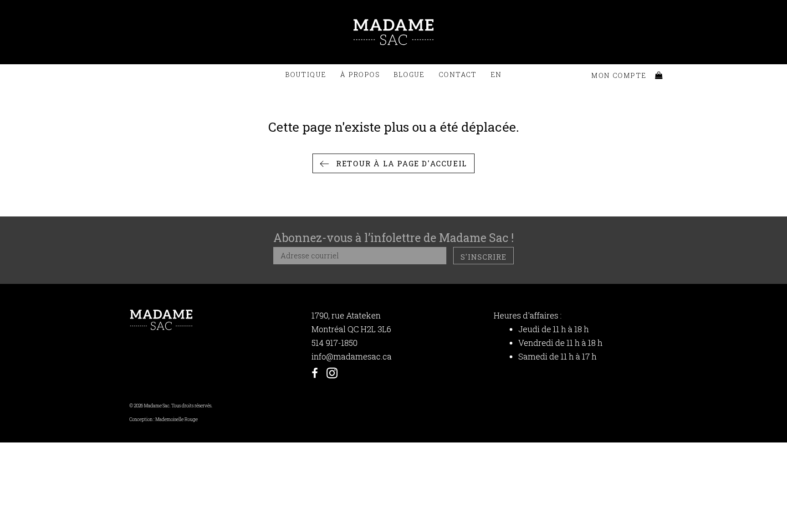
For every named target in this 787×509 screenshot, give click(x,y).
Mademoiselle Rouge (176, 419)
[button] (393, 163)
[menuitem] (496, 74)
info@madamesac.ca (352, 356)
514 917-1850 (335, 342)
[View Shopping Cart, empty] (659, 75)
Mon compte (618, 75)
